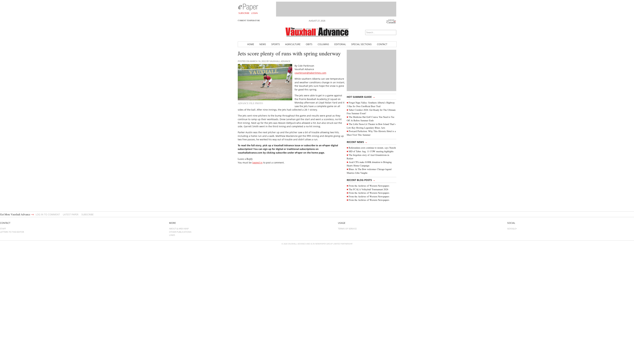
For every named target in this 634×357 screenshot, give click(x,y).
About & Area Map (179, 228)
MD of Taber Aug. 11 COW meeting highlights (371, 151)
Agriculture (292, 44)
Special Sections (361, 44)
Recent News (357, 142)
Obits (309, 44)
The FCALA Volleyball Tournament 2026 (368, 189)
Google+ (512, 228)
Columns (323, 44)
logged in (257, 162)
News (262, 44)
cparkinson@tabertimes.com (310, 72)
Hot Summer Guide (361, 97)
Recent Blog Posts (361, 180)
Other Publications (180, 231)
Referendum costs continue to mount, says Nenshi (372, 147)
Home (250, 44)
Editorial (340, 44)
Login (254, 13)
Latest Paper (70, 214)
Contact (382, 44)
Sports (275, 44)
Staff (3, 228)
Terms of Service (347, 228)
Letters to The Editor (12, 231)
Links (172, 235)
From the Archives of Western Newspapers (369, 185)
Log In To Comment (48, 214)
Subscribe (243, 13)
